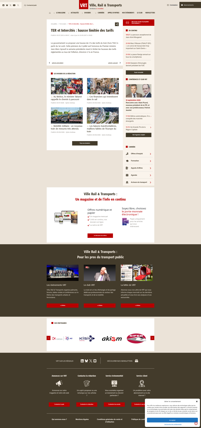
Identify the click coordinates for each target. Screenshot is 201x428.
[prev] (48, 338)
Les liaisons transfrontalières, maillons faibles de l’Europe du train (102, 129)
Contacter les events (114, 404)
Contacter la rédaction (86, 404)
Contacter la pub (59, 404)
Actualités (54, 24)
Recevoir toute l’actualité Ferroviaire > (140, 22)
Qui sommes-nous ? (59, 419)
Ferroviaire (62, 24)
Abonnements (189, 5)
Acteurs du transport (139, 182)
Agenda (134, 175)
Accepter (172, 420)
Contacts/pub (32, 5)
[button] (197, 401)
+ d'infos (62, 305)
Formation (135, 161)
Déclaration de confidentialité (173, 424)
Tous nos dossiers (85, 143)
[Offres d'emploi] (150, 154)
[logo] (62, 338)
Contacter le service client (141, 404)
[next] (152, 338)
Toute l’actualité (138, 72)
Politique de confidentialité (141, 419)
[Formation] (150, 161)
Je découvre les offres (100, 235)
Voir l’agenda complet (138, 135)
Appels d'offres (137, 168)
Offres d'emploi (137, 154)
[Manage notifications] (196, 423)
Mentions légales (82, 419)
